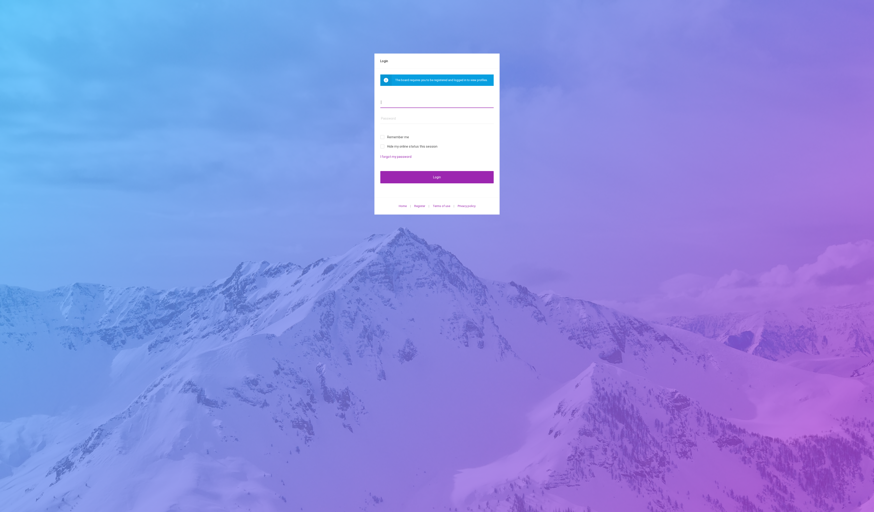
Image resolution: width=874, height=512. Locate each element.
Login (437, 177)
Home (403, 206)
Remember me (398, 137)
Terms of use (441, 206)
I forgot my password (396, 157)
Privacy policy (466, 206)
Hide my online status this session (412, 146)
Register (419, 206)
